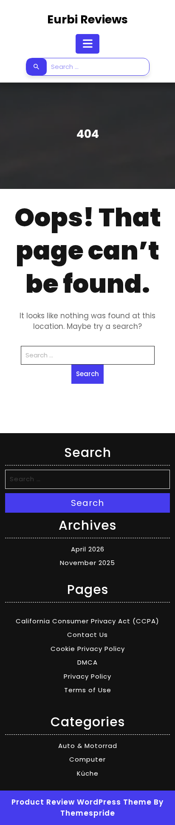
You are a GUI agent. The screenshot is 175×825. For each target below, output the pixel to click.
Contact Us (87, 634)
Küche (88, 773)
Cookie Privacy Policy (88, 648)
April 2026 (87, 549)
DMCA (87, 662)
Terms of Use (87, 689)
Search (36, 66)
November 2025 (87, 562)
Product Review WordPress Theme (81, 802)
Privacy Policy (87, 676)
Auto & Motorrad (87, 745)
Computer (87, 759)
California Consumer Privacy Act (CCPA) (87, 621)
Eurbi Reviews (87, 19)
